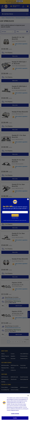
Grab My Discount (15, 215)
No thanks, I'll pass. (15, 217)
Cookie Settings (15, 413)
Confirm (15, 418)
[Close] (28, 395)
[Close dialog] (28, 199)
